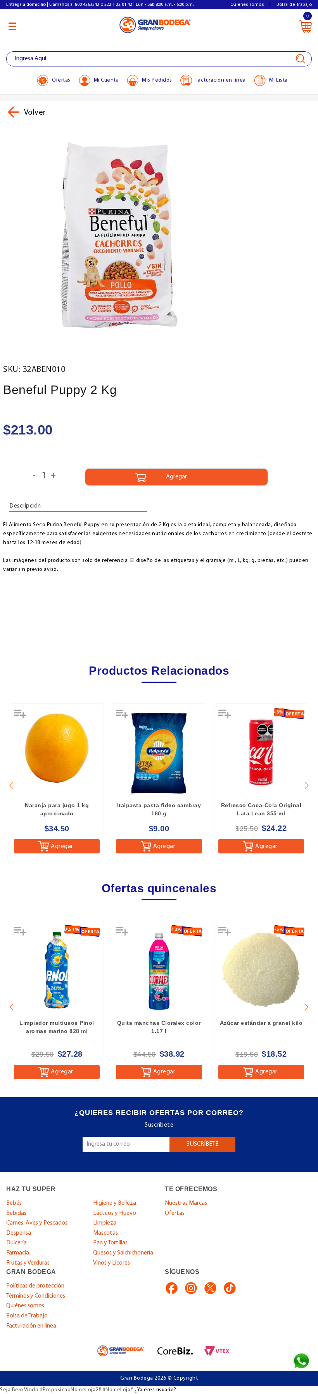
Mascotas (105, 1233)
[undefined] (159, 235)
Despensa (18, 1233)
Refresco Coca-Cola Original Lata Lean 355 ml (261, 809)
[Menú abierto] (12, 26)
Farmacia (17, 1253)
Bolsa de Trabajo (294, 4)
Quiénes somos (247, 4)
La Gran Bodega (155, 24)
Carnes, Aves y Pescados (36, 1223)
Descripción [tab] (25, 506)
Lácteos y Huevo (114, 1213)
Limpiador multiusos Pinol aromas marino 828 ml (56, 1027)
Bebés (14, 1203)
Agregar (62, 846)
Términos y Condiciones (35, 1296)
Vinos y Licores (111, 1263)
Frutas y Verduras (28, 1263)
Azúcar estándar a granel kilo (261, 1023)
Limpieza (104, 1223)
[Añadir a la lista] (21, 717)
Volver (34, 113)
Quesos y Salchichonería (123, 1253)
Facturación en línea (31, 1326)
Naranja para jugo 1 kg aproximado (57, 809)
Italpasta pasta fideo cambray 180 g (159, 809)
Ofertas (175, 1213)
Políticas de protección (35, 1286)
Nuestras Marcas (186, 1203)
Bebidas (16, 1213)
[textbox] (159, 58)
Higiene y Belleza (114, 1203)
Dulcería (16, 1243)
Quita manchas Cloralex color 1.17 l (159, 1027)
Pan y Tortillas (110, 1243)
